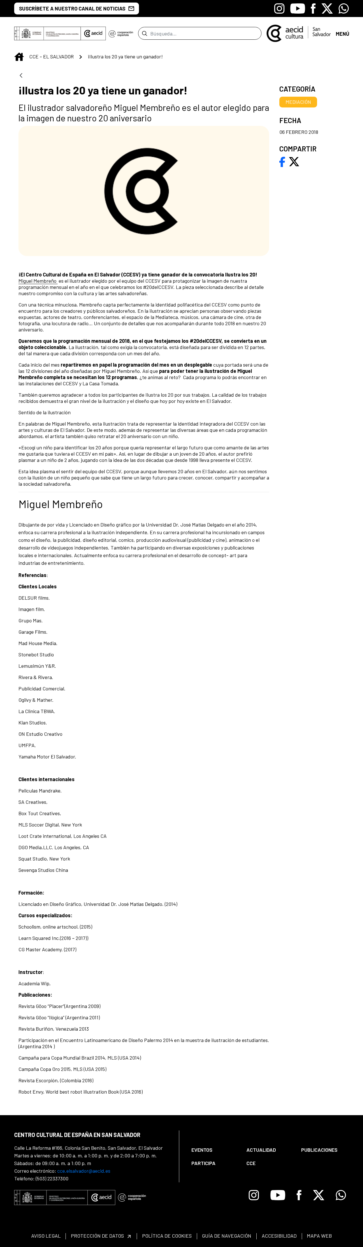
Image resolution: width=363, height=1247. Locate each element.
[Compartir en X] (294, 161)
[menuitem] (214, 1150)
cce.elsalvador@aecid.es (83, 1171)
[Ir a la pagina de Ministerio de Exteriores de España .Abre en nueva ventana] (47, 33)
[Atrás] (21, 76)
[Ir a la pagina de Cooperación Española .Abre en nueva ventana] (121, 33)
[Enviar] (144, 33)
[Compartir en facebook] (282, 161)
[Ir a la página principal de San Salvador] (299, 32)
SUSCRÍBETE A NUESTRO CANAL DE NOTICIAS (72, 8)
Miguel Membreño (38, 281)
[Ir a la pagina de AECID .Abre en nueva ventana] (93, 33)
